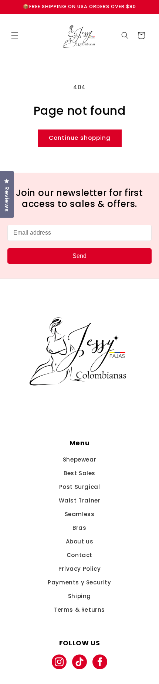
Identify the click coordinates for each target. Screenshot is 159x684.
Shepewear (79, 459)
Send (79, 256)
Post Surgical (79, 487)
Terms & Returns (79, 610)
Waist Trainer (80, 500)
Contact (79, 555)
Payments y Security (79, 582)
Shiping (79, 596)
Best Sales (79, 473)
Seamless (80, 514)
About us (80, 541)
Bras (79, 528)
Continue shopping (80, 138)
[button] (15, 35)
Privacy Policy (79, 569)
